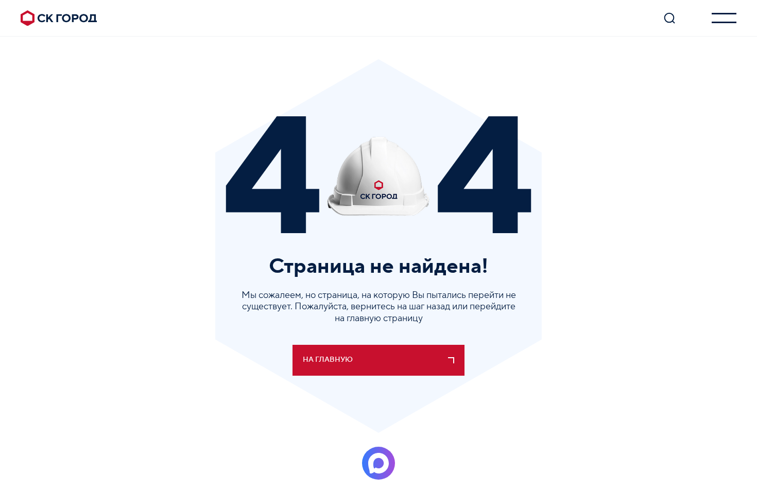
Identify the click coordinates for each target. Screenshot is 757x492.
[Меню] (724, 18)
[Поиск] (669, 18)
